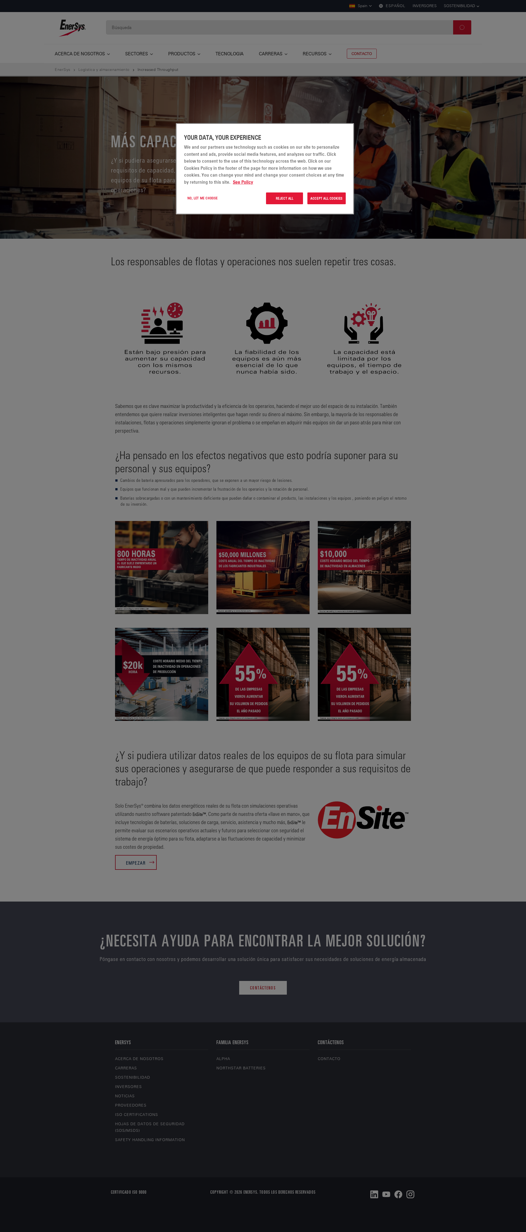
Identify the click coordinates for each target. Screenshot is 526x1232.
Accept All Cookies (326, 198)
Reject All (284, 198)
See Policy (243, 182)
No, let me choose (202, 198)
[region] (265, 168)
